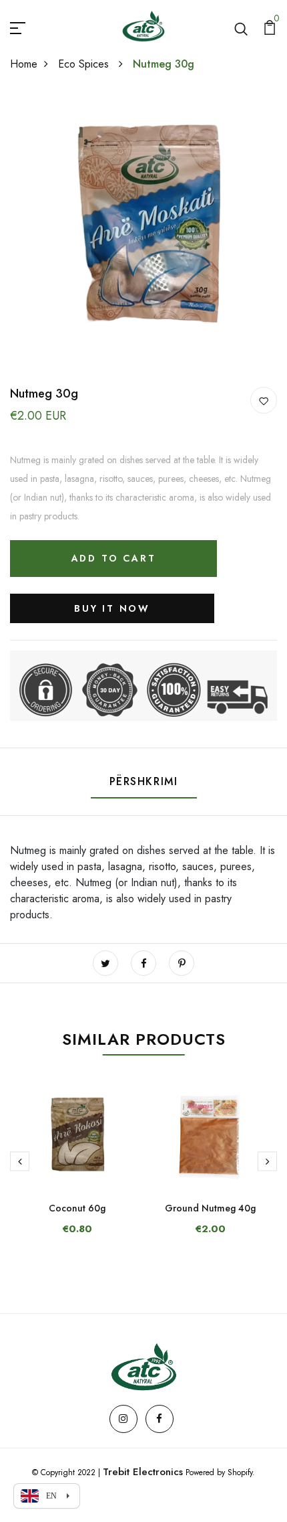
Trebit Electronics (143, 1471)
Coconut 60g (77, 1208)
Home (23, 64)
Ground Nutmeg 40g (210, 1208)
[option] (77, 1169)
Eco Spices (85, 64)
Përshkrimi (143, 781)
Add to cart (113, 558)
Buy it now (112, 608)
